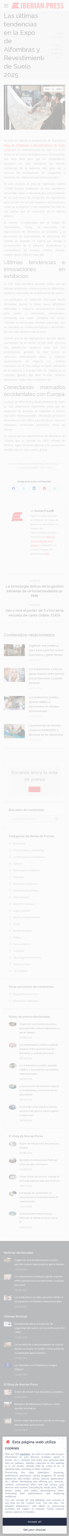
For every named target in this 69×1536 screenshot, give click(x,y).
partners (25, 1454)
